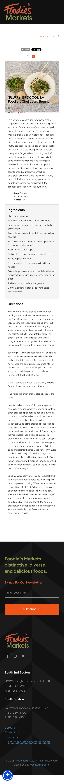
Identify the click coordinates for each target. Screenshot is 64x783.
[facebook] (8, 656)
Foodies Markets (25, 760)
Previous (42, 36)
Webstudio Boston (40, 764)
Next (54, 36)
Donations (11, 737)
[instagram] (15, 656)
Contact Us (12, 732)
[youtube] (23, 656)
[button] (7, 775)
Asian (13, 112)
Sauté (22, 112)
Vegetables (15, 108)
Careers (10, 727)
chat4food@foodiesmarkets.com (29, 741)
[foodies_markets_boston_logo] (18, 4)
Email (26, 50)
